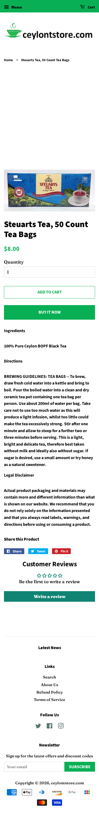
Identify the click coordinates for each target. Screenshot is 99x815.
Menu (16, 7)
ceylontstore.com (67, 783)
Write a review (49, 596)
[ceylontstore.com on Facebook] (49, 727)
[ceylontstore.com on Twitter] (38, 727)
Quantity (14, 262)
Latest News (49, 648)
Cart (91, 7)
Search (49, 677)
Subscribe (80, 767)
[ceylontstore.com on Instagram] (61, 727)
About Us (49, 684)
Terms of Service (49, 699)
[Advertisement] (49, 116)
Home (8, 60)
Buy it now (50, 312)
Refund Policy (49, 692)
